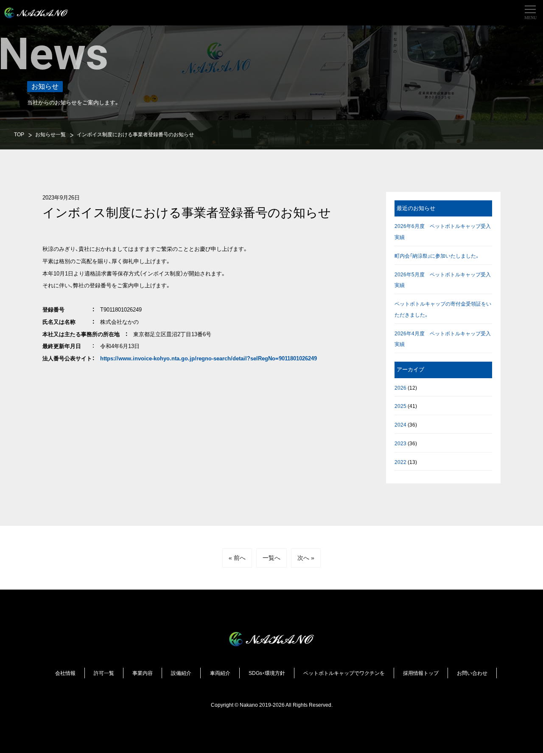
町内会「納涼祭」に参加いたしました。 (437, 255)
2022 (400, 462)
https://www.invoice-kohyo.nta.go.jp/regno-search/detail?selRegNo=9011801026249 (208, 358)
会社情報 (65, 673)
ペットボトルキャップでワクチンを (344, 673)
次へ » (305, 557)
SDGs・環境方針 (267, 673)
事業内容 (142, 673)
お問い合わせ (472, 673)
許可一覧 (104, 673)
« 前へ (237, 557)
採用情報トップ (421, 673)
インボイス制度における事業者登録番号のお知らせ (135, 134)
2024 (400, 424)
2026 (400, 388)
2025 (400, 406)
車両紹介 (220, 673)
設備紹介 (181, 673)
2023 (400, 443)
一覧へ (271, 557)
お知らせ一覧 (50, 134)
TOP (19, 134)
